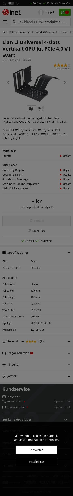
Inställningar (36, 461)
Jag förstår (36, 450)
